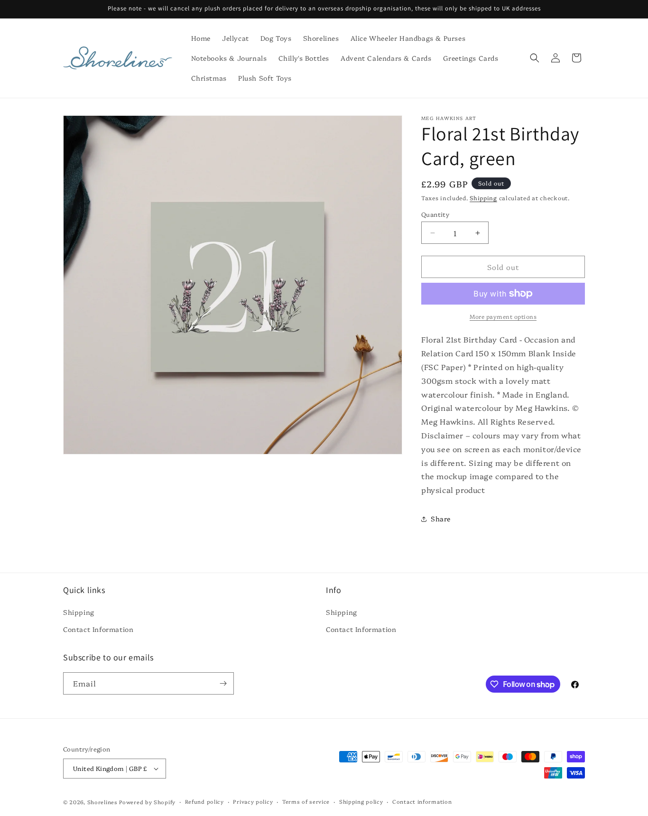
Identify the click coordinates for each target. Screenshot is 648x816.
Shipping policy (361, 801)
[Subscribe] (223, 683)
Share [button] (441, 518)
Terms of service (306, 801)
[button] (534, 57)
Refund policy (204, 801)
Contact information (422, 801)
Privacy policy (253, 801)
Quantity (435, 214)
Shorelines (102, 802)
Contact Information (98, 629)
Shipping (483, 198)
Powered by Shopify (147, 802)
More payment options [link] (503, 316)
